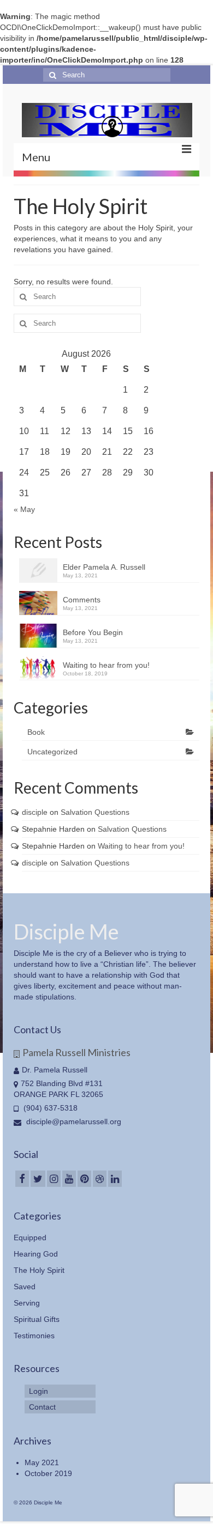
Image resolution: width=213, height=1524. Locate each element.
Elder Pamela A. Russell (104, 567)
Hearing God (36, 1253)
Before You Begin (93, 632)
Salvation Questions (95, 812)
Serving (27, 1303)
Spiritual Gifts (37, 1319)
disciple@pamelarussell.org (72, 1121)
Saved (25, 1286)
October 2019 (48, 1473)
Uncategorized (52, 751)
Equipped (30, 1237)
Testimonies (34, 1335)
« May (24, 509)
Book (36, 732)
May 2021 (42, 1462)
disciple (35, 812)
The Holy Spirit (39, 1270)
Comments (81, 599)
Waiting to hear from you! (106, 665)
